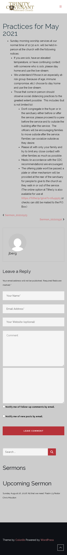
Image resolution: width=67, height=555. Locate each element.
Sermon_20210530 (51, 219)
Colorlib (20, 540)
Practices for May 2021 (31, 29)
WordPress (47, 540)
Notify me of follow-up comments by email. (30, 407)
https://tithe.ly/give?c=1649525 (41, 198)
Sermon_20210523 (16, 215)
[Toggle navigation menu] (60, 6)
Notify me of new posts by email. (24, 416)
